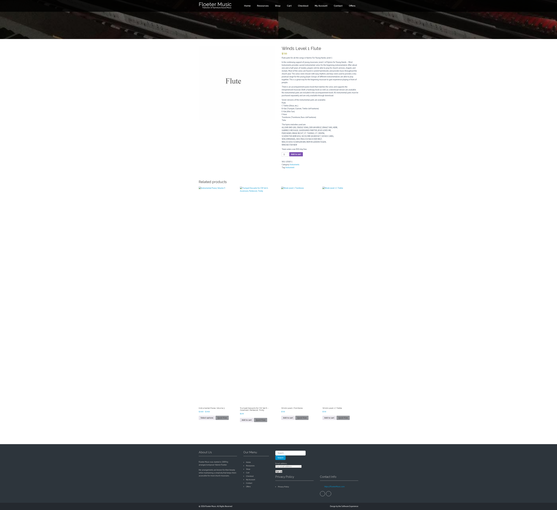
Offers (352, 5)
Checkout (303, 5)
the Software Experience (348, 506)
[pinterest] (328, 493)
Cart (289, 5)
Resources (263, 5)
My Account (321, 5)
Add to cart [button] (247, 420)
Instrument (290, 167)
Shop (278, 5)
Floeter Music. (211, 506)
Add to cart (296, 154)
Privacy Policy (283, 487)
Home (247, 5)
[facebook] (322, 493)
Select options (207, 418)
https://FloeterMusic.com (334, 486)
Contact (338, 5)
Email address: (281, 463)
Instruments (294, 164)
